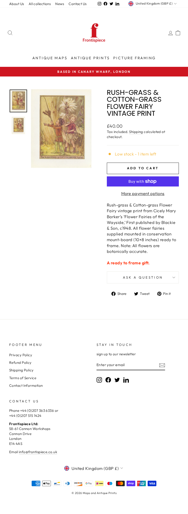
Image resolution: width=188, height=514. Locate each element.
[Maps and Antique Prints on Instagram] (99, 380)
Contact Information (26, 385)
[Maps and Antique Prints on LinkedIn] (126, 380)
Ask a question (143, 277)
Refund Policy (20, 362)
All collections (40, 4)
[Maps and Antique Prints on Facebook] (108, 380)
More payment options (143, 193)
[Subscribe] (162, 365)
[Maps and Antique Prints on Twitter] (117, 380)
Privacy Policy (20, 355)
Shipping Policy (21, 370)
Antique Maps (49, 58)
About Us (16, 4)
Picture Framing (134, 58)
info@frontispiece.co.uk (38, 452)
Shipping (136, 132)
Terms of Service (22, 378)
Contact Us (78, 4)
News (59, 4)
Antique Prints (90, 58)
